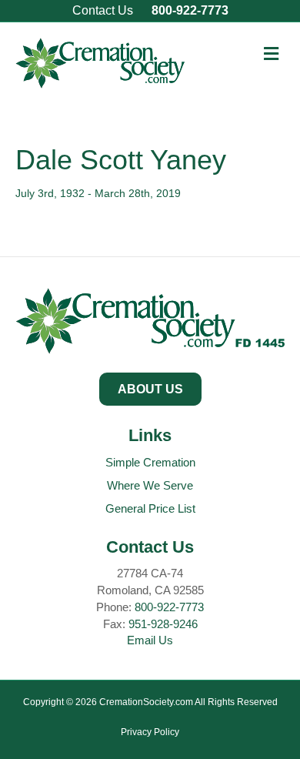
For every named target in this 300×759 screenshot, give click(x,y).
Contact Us (102, 10)
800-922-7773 (190, 10)
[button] (150, 389)
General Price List (150, 508)
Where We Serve (150, 485)
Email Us (150, 640)
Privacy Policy (150, 732)
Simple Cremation (150, 462)
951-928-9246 (163, 623)
